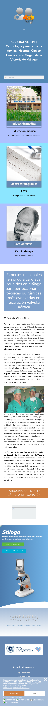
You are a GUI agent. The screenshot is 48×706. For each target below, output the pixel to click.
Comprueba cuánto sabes (24, 196)
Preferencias (24, 700)
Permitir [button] (35, 693)
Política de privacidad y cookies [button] (16, 688)
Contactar (25, 673)
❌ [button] (46, 679)
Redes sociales (11, 703)
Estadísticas (38, 700)
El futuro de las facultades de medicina (24, 136)
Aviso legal (25, 677)
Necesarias (10, 700)
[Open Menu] (24, 30)
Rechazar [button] (14, 693)
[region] (24, 512)
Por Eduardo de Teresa (24, 256)
